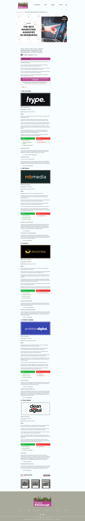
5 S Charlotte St (26, 336)
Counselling (24, 480)
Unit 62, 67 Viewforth (27, 259)
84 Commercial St (27, 416)
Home (19, 510)
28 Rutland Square (27, 107)
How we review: (26, 58)
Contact (38, 510)
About (28, 510)
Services (53, 4)
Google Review (34, 154)
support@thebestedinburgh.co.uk (30, 519)
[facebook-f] (41, 514)
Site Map (47, 510)
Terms (65, 510)
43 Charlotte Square (27, 184)
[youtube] (44, 514)
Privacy (56, 510)
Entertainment (37, 4)
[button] (66, 5)
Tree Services (35, 480)
